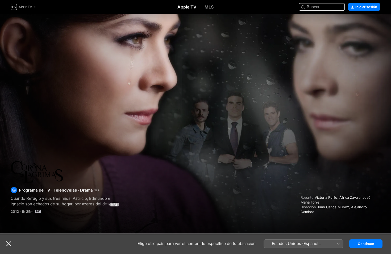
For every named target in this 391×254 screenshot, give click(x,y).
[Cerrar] (8, 243)
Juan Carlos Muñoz (333, 207)
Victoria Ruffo (326, 197)
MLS (209, 7)
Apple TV (187, 7)
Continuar (366, 244)
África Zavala (349, 197)
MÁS (114, 204)
